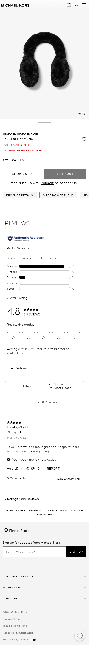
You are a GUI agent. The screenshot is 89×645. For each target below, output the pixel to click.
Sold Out (65, 174)
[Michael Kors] (15, 4)
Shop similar (23, 174)
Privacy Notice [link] (12, 618)
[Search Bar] (76, 5)
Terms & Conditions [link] (15, 625)
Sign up (76, 552)
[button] (79, 636)
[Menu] (84, 5)
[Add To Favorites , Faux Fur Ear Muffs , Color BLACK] (84, 139)
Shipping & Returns (58, 195)
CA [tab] (14, 160)
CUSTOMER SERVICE (18, 576)
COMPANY (10, 598)
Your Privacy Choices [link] (16, 639)
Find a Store (19, 530)
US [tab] (22, 160)
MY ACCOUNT (13, 587)
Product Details (19, 195)
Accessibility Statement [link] (18, 632)
